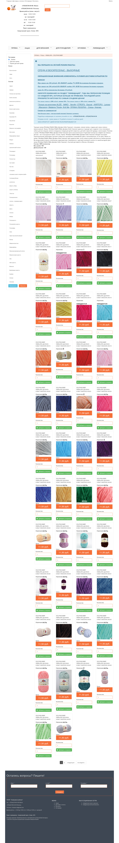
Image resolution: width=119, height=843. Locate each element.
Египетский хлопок (14, 109)
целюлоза (12, 182)
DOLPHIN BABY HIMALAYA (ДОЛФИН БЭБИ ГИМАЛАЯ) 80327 (83, 435)
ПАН (10, 232)
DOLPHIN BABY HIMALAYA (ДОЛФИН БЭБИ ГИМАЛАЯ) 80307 (104, 199)
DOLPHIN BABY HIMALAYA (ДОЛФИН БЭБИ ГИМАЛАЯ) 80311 (104, 245)
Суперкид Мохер (13, 178)
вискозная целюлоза (14, 101)
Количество (39, 184)
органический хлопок (15, 147)
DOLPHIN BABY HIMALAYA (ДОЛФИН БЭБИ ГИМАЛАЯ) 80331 (83, 480)
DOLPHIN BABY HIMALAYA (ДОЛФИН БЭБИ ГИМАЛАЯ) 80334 (63, 526)
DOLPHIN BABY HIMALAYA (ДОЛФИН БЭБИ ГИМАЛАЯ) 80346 (43, 663)
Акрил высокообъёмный (15, 235)
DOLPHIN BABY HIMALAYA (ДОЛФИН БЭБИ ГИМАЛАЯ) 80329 (43, 480)
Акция (27, 48)
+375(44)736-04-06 (79, 116)
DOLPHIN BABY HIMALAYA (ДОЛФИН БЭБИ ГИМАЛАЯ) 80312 (43, 295)
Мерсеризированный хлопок (17, 251)
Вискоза (11, 266)
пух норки (12, 163)
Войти (110, 1)
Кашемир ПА (12, 117)
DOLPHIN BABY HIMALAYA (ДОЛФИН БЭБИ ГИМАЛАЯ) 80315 (104, 295)
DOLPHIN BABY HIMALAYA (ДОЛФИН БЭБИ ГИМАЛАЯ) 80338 (43, 572)
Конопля (11, 124)
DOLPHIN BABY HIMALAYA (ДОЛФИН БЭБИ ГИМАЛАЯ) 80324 (104, 389)
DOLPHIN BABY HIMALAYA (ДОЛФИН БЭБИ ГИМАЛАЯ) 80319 (104, 344)
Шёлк (10, 209)
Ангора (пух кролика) (14, 93)
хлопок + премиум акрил (15, 201)
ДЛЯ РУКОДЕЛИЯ (61, 48)
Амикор (11, 90)
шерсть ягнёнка (13, 189)
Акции (57, 803)
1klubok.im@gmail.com (18, 807)
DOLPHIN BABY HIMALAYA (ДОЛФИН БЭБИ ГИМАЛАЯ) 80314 (83, 295)
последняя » (81, 762)
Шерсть (11, 205)
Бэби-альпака (13, 97)
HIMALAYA (49, 55)
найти (47, 10)
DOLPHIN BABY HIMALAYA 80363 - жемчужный (41, 153)
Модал (11, 139)
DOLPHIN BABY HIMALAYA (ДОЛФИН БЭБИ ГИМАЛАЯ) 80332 (104, 480)
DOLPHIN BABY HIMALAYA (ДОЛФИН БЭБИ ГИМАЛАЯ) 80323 (83, 389)
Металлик (12, 132)
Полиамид (12, 155)
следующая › (71, 762)
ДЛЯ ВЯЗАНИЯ (41, 48)
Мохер (11, 239)
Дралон (11, 105)
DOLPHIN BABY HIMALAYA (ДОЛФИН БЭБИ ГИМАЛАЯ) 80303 (43, 199)
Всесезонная (12, 70)
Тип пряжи (11, 57)
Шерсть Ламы (13, 186)
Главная (9, 1)
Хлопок (11, 212)
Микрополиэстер (13, 243)
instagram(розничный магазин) (91, 804)
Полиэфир (12, 228)
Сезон (10, 66)
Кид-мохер (12, 120)
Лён (10, 258)
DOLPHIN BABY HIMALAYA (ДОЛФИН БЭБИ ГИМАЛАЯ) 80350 (43, 717)
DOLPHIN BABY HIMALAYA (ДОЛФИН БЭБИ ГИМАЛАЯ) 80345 (104, 617)
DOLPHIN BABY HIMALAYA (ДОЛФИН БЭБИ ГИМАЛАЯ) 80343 (63, 617)
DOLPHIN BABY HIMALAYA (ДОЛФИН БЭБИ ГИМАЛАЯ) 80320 (43, 389)
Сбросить (23, 286)
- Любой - (13, 59)
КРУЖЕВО (80, 48)
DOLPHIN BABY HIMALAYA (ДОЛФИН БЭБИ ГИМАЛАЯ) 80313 (63, 295)
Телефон (84, 783)
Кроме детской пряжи (16, 63)
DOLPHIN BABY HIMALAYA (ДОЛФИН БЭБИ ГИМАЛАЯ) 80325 (43, 435)
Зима (10, 74)
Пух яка (11, 166)
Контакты (35, 1)
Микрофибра (12, 247)
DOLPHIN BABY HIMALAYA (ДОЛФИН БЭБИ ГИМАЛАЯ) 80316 (43, 344)
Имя (12, 783)
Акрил (11, 86)
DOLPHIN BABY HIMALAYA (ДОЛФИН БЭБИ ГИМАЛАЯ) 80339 (63, 572)
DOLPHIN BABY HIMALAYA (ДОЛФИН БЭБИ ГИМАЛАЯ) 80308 (43, 245)
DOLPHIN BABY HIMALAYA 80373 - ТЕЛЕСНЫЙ (61, 153)
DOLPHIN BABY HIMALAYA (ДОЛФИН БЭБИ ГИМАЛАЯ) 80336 (104, 526)
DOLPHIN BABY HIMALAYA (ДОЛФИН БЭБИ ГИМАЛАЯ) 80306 (83, 199)
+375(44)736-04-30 (91, 116)
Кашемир (11, 113)
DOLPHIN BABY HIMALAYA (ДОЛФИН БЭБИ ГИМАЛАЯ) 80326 (63, 435)
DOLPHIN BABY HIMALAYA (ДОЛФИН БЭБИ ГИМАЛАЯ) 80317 (63, 344)
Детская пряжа (14, 61)
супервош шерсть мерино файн (17, 174)
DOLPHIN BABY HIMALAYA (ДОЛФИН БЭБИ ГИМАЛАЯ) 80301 (83, 153)
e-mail (48, 783)
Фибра (11, 216)
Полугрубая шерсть (14, 224)
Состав (10, 81)
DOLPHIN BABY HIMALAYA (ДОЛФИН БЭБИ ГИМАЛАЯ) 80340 (83, 572)
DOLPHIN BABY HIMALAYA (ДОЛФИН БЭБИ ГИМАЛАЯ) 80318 (83, 344)
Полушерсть (12, 220)
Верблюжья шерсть (14, 270)
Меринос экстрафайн (15, 128)
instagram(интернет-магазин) (90, 803)
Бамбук (11, 274)
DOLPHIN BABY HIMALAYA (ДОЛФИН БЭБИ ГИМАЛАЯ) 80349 (104, 663)
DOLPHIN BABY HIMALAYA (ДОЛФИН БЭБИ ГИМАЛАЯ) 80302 (104, 153)
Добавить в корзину (44, 192)
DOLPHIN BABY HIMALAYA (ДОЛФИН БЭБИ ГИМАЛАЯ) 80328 (104, 435)
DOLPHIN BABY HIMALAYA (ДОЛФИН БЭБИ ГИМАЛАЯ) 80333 (43, 526)
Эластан (11, 193)
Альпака (11, 282)
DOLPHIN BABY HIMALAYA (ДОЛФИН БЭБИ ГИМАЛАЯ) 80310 (83, 245)
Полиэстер (12, 159)
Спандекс (12, 170)
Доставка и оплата (18, 1)
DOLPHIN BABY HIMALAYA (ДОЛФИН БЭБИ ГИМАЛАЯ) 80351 (63, 717)
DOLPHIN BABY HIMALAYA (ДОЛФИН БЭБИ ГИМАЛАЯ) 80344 (83, 617)
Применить (13, 286)
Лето (10, 78)
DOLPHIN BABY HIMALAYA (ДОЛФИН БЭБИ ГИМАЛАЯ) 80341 (104, 572)
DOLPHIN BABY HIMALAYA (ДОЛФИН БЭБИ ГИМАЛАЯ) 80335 (83, 526)
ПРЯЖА (13, 48)
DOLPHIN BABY (58, 55)
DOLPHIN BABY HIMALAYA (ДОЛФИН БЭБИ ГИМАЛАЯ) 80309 (63, 245)
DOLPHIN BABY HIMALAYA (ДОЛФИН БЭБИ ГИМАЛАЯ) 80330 (63, 480)
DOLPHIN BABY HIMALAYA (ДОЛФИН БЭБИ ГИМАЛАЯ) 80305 (63, 199)
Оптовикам (28, 1)
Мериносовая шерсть (15, 255)
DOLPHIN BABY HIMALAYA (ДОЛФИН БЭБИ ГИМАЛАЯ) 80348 (83, 663)
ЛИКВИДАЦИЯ (97, 48)
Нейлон (11, 143)
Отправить (59, 792)
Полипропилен (13, 197)
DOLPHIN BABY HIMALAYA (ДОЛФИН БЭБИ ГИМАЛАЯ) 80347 (63, 663)
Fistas (42, 55)
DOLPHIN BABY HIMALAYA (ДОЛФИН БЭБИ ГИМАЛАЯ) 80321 (63, 389)
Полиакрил (12, 151)
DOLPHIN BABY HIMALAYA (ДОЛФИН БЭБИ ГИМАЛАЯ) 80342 (43, 617)
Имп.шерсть (12, 262)
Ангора (11, 278)
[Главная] (13, 7)
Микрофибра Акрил (14, 136)
